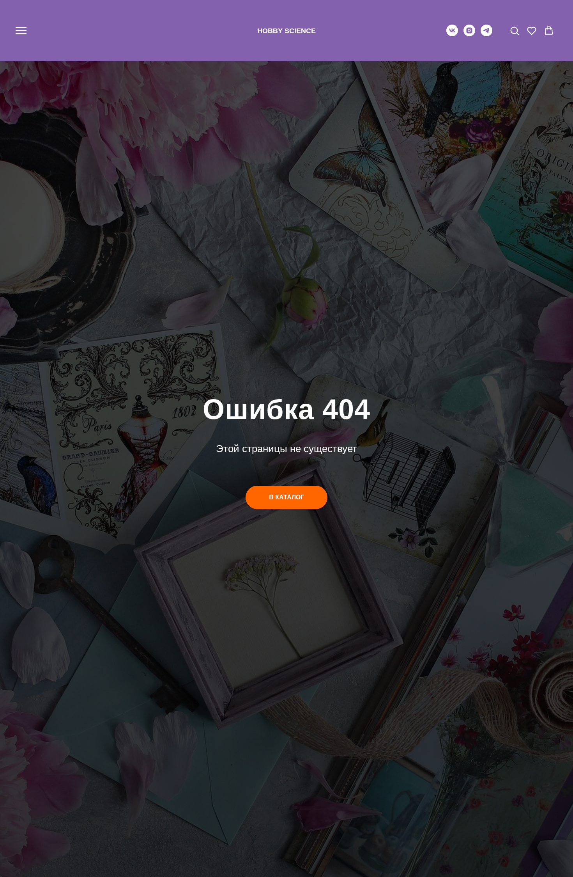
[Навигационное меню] (21, 31)
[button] (514, 30)
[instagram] (469, 34)
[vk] (452, 34)
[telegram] (486, 34)
